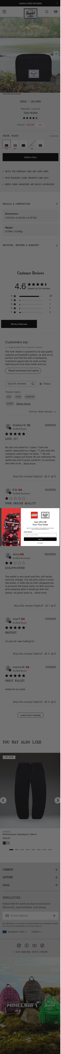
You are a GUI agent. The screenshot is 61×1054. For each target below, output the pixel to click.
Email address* (27, 531)
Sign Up (39, 539)
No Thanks (39, 543)
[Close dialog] (56, 510)
